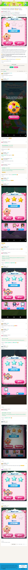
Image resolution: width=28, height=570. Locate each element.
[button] (2, 12)
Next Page (13, 544)
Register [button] (16, 67)
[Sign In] (27, 1)
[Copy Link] (19, 12)
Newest (5, 71)
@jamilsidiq (14, 174)
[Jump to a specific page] (26, 71)
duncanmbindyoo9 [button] (6, 73)
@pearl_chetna (8, 417)
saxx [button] (3, 338)
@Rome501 (15, 342)
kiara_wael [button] (5, 11)
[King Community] (14, 1)
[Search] (25, 1)
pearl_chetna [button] (4, 412)
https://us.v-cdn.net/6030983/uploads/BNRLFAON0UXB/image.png (13, 340)
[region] (14, 566)
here (13, 13)
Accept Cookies (23, 565)
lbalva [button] (4, 421)
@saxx (6, 342)
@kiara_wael (3, 155)
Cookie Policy (4, 568)
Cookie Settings (23, 568)
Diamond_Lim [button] (17, 12)
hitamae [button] (3, 256)
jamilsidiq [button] (4, 152)
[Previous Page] (23, 71)
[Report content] (26, 8)
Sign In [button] (11, 67)
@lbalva (9, 342)
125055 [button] (4, 346)
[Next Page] (25, 71)
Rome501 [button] (4, 505)
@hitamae (7, 262)
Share (2, 62)
